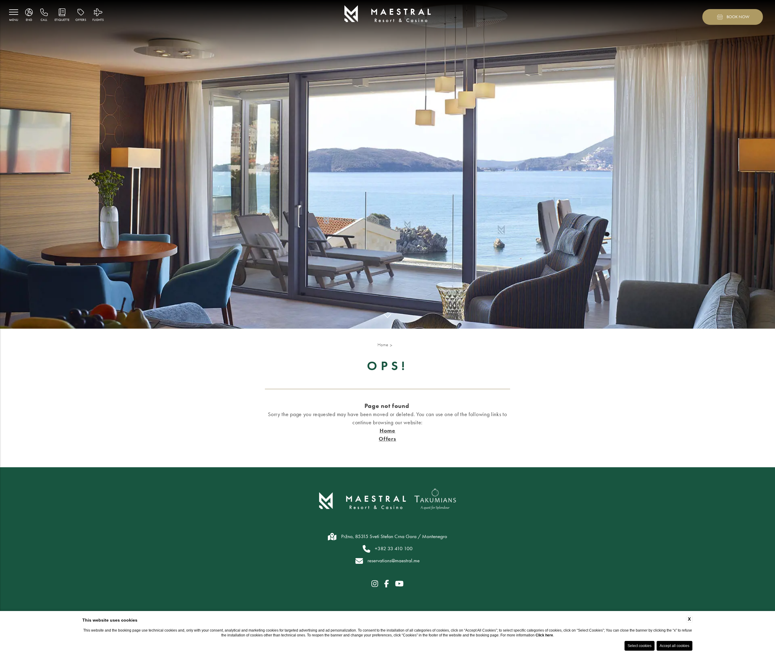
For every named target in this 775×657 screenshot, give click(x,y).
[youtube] (399, 584)
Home (383, 344)
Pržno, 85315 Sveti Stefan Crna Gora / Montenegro (394, 536)
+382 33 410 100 (394, 548)
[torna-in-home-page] (387, 14)
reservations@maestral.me (394, 560)
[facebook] (386, 584)
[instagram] (374, 584)
